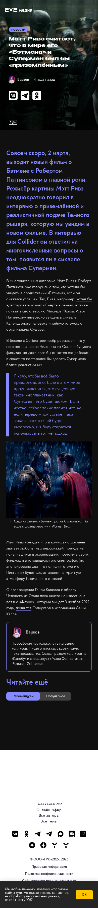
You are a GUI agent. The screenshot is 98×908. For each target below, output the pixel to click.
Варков (23, 79)
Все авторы (49, 815)
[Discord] (71, 833)
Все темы (48, 821)
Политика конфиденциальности (49, 874)
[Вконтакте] (15, 833)
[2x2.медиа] (49, 833)
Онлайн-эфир (49, 810)
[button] (89, 10)
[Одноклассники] (26, 833)
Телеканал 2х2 (49, 804)
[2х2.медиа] (43, 845)
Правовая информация (49, 866)
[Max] (60, 833)
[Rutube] (83, 833)
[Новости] (66, 845)
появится (23, 607)
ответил (59, 242)
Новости (18, 29)
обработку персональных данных (34, 896)
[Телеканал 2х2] (37, 833)
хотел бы (84, 299)
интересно (36, 317)
